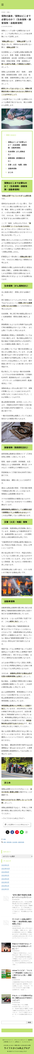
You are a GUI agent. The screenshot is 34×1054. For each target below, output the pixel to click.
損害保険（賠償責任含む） (16, 159)
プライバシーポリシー (19, 1040)
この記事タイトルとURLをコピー (18, 824)
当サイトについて (7, 1040)
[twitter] (7, 832)
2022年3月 (5, 882)
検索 (29, 1022)
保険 (4, 839)
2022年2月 (5, 886)
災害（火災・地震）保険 (17, 165)
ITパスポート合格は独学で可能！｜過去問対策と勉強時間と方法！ (22, 921)
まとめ (10, 172)
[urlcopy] (26, 832)
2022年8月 (5, 872)
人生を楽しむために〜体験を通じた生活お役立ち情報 (17, 1045)
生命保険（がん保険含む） (16, 153)
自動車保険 (12, 168)
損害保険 (9, 842)
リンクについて (26, 1041)
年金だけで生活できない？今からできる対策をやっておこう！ (22, 946)
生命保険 (14, 842)
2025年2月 (5, 865)
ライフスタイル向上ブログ (17, 1048)
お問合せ (17, 1041)
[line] (22, 832)
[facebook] (12, 832)
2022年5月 (5, 875)
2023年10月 (5, 869)
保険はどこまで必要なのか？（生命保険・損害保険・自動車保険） (17, 145)
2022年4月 (5, 879)
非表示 (13, 135)
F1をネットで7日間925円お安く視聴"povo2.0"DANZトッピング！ (22, 998)
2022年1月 (5, 889)
